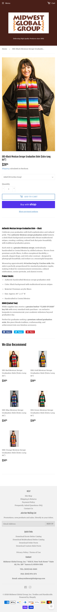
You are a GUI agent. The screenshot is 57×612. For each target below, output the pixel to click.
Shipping (5, 169)
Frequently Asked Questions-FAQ (28, 505)
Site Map (28, 496)
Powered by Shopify (27, 597)
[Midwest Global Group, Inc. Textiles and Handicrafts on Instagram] (30, 588)
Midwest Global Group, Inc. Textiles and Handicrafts (30, 594)
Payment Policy (28, 502)
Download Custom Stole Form (28, 546)
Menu (7, 3)
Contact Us (28, 508)
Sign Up (50, 524)
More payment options (28, 211)
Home (4, 49)
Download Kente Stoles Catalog (28, 536)
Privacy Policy (22, 552)
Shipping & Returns (28, 499)
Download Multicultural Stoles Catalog (28, 540)
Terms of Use (35, 552)
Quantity (6, 184)
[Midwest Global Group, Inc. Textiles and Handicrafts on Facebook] (25, 588)
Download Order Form (28, 543)
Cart (53, 3)
